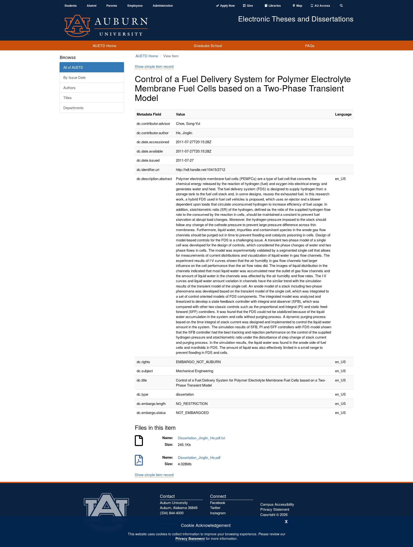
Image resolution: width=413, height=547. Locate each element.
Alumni (91, 6)
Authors (69, 87)
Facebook (217, 502)
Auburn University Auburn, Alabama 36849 (178, 505)
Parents (111, 6)
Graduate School (208, 45)
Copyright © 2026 (274, 514)
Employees (135, 6)
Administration (163, 6)
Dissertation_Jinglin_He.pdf (200, 457)
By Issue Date (74, 77)
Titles (67, 97)
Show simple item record (154, 66)
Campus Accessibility (277, 504)
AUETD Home (104, 45)
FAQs (310, 45)
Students (71, 6)
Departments (73, 107)
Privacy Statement (190, 538)
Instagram (218, 512)
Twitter (215, 507)
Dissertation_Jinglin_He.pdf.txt (202, 437)
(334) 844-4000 (172, 512)
